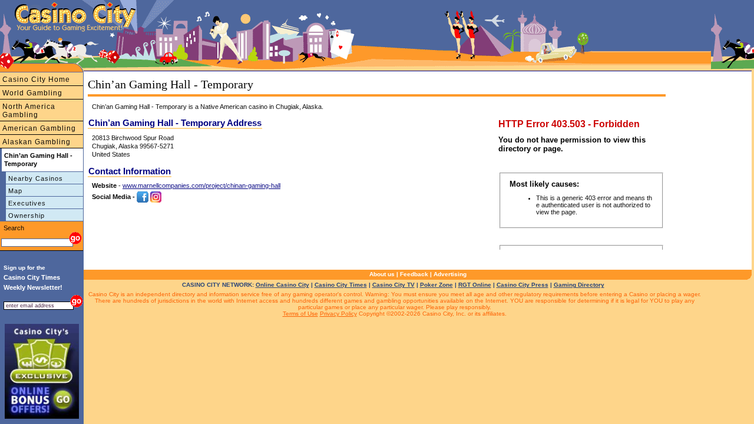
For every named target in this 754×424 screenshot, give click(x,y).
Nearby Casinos (35, 178)
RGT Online (474, 284)
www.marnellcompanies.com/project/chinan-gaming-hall (201, 185)
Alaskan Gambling (36, 142)
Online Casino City (282, 284)
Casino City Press (522, 284)
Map (15, 190)
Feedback (414, 274)
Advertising (450, 274)
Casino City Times (341, 284)
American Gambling (39, 128)
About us (382, 274)
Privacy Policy (338, 313)
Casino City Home (36, 79)
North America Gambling (28, 110)
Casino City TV (393, 284)
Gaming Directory (579, 284)
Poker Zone (436, 284)
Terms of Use (300, 313)
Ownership (26, 215)
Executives (27, 203)
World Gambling (32, 93)
